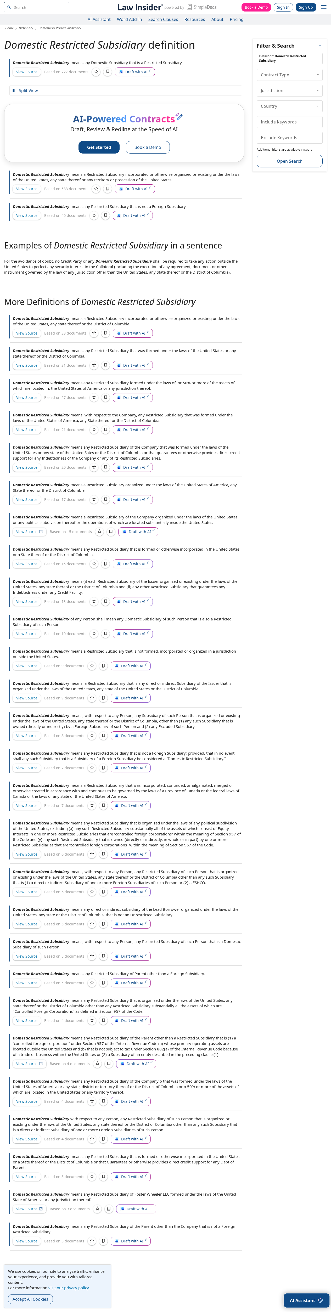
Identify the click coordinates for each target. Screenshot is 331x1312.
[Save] (96, 72)
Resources (194, 19)
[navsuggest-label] (36, 7)
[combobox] (36, 7)
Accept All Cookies (30, 1299)
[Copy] (107, 72)
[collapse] (318, 75)
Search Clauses (163, 19)
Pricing (237, 19)
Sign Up (306, 7)
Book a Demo (256, 7)
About (217, 19)
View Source (26, 71)
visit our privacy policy (68, 1287)
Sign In (283, 7)
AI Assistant (99, 19)
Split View (28, 90)
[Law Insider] (166, 7)
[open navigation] (323, 7)
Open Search (289, 161)
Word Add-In (129, 19)
